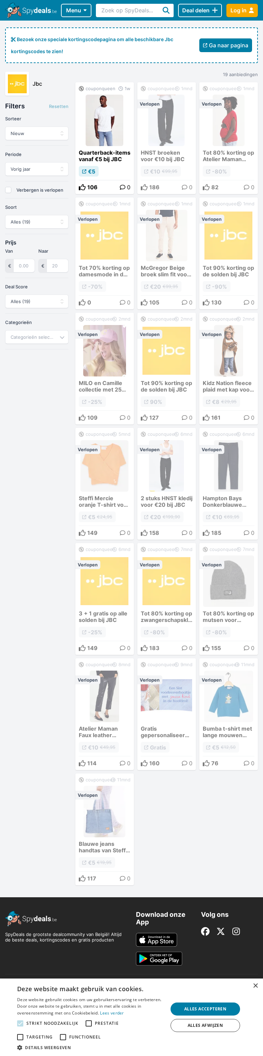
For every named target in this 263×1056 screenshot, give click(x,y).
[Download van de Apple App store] (156, 940)
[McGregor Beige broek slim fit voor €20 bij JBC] (166, 253)
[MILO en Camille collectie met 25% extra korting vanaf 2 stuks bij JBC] (104, 368)
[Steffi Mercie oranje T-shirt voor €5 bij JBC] (104, 484)
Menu (73, 10)
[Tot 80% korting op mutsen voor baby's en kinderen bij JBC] (228, 599)
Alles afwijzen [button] (205, 1025)
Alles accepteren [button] (205, 1009)
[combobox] (36, 337)
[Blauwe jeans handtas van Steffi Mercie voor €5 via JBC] (104, 829)
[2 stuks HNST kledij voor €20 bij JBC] (166, 484)
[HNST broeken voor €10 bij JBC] (166, 138)
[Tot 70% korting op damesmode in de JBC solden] (104, 253)
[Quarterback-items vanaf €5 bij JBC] (104, 138)
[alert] (131, 1017)
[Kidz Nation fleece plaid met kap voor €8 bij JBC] (228, 368)
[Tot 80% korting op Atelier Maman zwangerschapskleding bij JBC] (228, 138)
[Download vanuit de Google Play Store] (159, 958)
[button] (90, 1047)
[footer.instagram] (236, 931)
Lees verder (112, 1013)
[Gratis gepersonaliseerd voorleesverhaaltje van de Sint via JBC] (166, 714)
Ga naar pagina (228, 45)
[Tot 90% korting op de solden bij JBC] (228, 253)
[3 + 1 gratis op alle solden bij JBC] (104, 599)
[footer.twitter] (220, 931)
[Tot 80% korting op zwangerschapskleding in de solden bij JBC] (166, 599)
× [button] (255, 985)
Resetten (58, 106)
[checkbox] (8, 190)
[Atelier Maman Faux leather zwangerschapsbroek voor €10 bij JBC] (104, 714)
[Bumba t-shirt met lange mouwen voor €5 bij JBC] (228, 714)
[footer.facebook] (205, 931)
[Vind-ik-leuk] (82, 187)
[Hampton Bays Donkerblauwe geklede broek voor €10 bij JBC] (228, 484)
